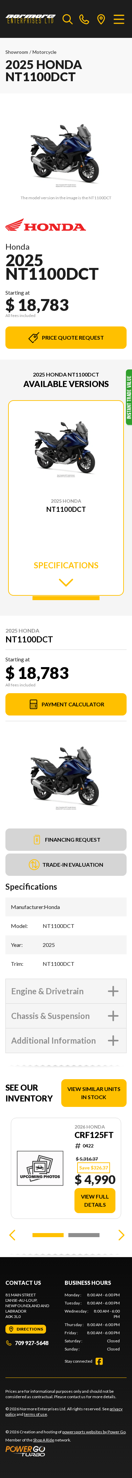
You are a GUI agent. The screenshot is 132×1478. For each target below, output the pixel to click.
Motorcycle (44, 52)
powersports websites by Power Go (94, 1431)
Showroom (16, 52)
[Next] (120, 1235)
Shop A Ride (43, 1439)
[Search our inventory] (67, 19)
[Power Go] (66, 1451)
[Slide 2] (84, 1235)
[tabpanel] (92, 1322)
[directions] (101, 19)
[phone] (84, 19)
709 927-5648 (31, 1343)
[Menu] (119, 19)
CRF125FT (94, 1135)
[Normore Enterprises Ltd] (30, 19)
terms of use (35, 1414)
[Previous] (12, 1235)
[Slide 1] (66, 598)
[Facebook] (99, 1361)
